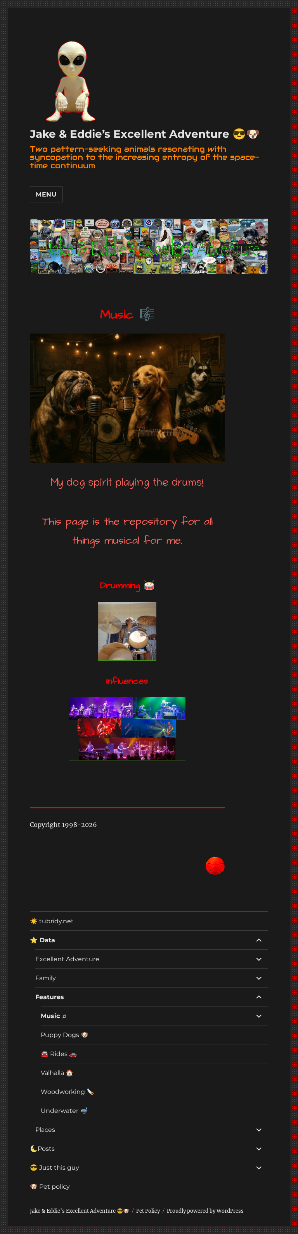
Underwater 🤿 (64, 1110)
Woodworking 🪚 (67, 1091)
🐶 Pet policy (50, 1186)
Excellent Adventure (67, 959)
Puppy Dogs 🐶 (64, 1035)
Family (45, 978)
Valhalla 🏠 (57, 1073)
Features (49, 997)
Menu (46, 194)
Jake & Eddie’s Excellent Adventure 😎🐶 (145, 133)
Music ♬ (54, 1016)
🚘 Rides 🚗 (59, 1054)
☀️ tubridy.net (52, 921)
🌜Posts (42, 1148)
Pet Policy (148, 1211)
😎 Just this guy (54, 1167)
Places (45, 1129)
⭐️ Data (42, 940)
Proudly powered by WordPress (205, 1211)
